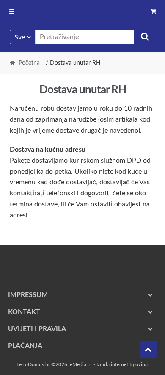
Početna (29, 63)
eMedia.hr (81, 364)
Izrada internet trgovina (122, 364)
